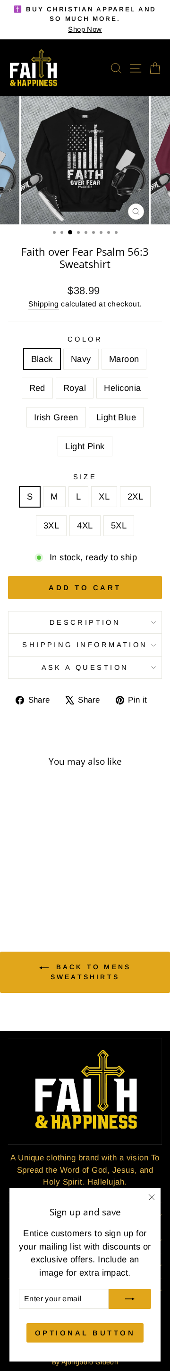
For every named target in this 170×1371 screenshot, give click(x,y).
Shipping (43, 304)
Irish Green (56, 417)
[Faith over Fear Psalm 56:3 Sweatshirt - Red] (47, 885)
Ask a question (85, 667)
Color (85, 339)
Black (42, 359)
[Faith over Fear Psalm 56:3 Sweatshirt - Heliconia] (21, 895)
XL (104, 496)
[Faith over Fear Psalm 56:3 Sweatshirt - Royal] (58, 885)
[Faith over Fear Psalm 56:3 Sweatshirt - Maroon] (37, 885)
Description (85, 622)
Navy (81, 359)
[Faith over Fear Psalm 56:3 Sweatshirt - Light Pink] (53, 895)
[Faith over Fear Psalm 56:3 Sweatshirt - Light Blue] (42, 895)
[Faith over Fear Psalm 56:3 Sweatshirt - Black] (15, 885)
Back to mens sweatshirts (91, 971)
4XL (85, 525)
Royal (74, 388)
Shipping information (84, 644)
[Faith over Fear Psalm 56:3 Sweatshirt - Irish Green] (31, 895)
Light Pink (85, 446)
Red (37, 388)
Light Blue (116, 417)
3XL (51, 525)
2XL (135, 496)
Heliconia (122, 388)
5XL (119, 525)
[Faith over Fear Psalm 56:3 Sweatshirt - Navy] (26, 885)
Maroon (124, 359)
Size (85, 477)
